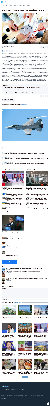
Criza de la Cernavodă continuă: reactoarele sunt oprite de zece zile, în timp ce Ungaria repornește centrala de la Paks (26, 158)
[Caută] (45, 2)
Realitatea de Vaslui (40, 396)
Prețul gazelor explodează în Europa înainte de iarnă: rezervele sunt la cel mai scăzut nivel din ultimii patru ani (37, 210)
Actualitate (10, 5)
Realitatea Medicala (33, 395)
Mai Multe (25, 377)
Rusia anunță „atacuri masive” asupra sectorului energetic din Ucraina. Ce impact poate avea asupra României (40, 319)
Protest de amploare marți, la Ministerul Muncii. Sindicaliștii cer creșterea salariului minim (20, 148)
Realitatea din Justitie (40, 395)
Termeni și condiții (7, 389)
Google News (24, 104)
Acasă (3, 5)
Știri (6, 5)
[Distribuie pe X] (47, 47)
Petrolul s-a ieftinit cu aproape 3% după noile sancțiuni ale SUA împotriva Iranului (14, 244)
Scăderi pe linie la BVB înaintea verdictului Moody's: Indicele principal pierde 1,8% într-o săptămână (36, 189)
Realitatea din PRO (22, 396)
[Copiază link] (41, 47)
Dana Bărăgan (46, 316)
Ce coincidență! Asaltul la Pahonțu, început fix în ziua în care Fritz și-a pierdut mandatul (41, 372)
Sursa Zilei (27, 396)
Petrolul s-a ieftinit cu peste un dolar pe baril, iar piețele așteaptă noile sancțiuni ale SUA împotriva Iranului (24, 153)
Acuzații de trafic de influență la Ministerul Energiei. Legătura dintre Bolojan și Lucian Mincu (41, 354)
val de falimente (12, 101)
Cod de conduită (21, 389)
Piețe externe (6, 152)
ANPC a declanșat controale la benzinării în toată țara (8, 318)
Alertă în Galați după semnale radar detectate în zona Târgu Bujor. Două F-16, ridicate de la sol (21, 142)
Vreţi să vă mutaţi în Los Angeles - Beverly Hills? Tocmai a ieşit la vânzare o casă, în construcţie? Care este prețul (25, 319)
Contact (2, 389)
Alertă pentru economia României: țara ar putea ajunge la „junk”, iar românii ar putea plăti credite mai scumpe (37, 205)
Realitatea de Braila (3, 398)
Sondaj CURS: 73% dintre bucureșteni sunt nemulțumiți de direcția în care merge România (22, 90)
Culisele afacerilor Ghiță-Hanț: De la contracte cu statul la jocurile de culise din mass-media (22, 87)
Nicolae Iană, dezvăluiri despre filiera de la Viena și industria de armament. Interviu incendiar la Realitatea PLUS (40, 337)
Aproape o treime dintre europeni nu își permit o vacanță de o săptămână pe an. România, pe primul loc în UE (37, 199)
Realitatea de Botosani (33, 396)
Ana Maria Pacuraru (29, 351)
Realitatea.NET (3, 395)
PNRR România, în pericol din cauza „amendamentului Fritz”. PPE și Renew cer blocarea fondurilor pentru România (13, 249)
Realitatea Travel (27, 395)
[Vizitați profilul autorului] (3, 47)
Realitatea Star (15, 395)
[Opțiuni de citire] (48, 404)
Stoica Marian (14, 316)
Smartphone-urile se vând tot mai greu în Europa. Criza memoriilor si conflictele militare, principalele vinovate (14, 254)
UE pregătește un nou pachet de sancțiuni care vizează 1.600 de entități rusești (19, 89)
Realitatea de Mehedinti (10, 396)
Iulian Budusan (10, 46)
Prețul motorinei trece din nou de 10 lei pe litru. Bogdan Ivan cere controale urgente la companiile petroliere (24, 163)
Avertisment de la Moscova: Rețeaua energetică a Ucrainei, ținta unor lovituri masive (21, 92)
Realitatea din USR (3, 396)
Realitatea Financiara (12, 333)
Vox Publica (16, 396)
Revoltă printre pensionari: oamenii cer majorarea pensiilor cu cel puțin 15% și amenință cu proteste (9, 372)
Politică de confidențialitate (14, 389)
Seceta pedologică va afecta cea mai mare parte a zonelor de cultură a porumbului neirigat (14, 210)
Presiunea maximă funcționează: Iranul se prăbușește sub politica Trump (24, 354)
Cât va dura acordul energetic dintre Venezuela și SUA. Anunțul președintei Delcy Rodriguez (8, 336)
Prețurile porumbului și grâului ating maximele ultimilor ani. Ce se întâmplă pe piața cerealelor (25, 372)
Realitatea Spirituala (20, 395)
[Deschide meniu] (48, 2)
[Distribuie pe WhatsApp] (45, 47)
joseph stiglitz (4, 101)
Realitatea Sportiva (9, 395)
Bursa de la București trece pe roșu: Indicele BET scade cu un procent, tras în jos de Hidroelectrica (37, 195)
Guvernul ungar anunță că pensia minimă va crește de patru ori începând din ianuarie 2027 (12, 233)
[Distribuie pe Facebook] (43, 47)
